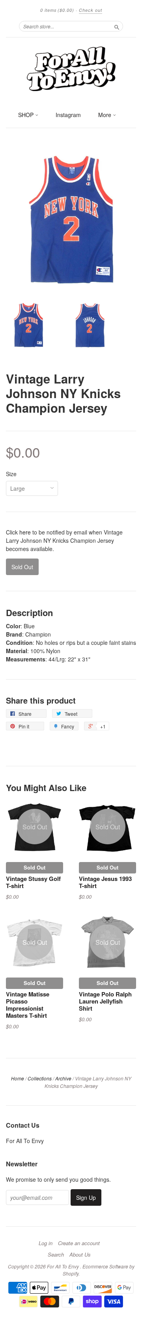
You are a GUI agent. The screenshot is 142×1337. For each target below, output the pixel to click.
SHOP (26, 115)
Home (17, 1078)
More (105, 115)
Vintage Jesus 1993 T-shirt (105, 882)
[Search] (116, 26)
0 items (57, 10)
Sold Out (34, 867)
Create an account (79, 1243)
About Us (80, 1254)
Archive (63, 1078)
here (25, 532)
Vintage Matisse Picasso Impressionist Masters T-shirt (27, 1004)
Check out (90, 10)
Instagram (68, 115)
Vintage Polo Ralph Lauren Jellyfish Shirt (105, 1001)
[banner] (71, 68)
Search (56, 1254)
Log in (45, 1243)
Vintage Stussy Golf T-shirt (33, 882)
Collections (40, 1078)
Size (11, 473)
